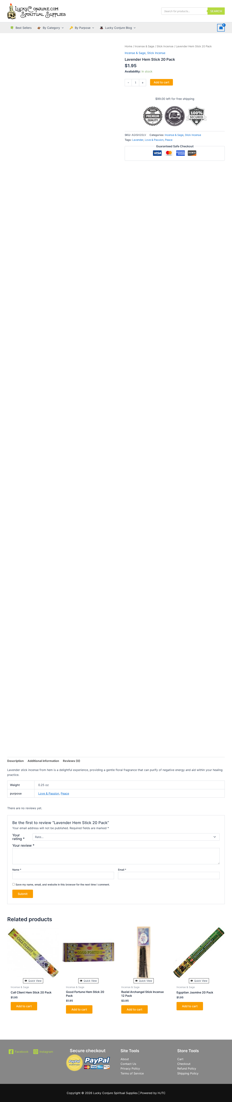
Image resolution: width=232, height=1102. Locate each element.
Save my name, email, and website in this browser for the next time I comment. (63, 884)
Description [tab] (15, 761)
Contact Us (128, 1064)
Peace (168, 139)
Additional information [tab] (43, 761)
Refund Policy (186, 1068)
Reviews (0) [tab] (71, 761)
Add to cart (161, 82)
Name (16, 869)
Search (216, 11)
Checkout (183, 1064)
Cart (180, 1059)
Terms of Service (132, 1073)
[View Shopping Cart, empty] (221, 27)
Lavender (137, 139)
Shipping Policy (187, 1073)
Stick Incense (165, 46)
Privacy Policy (130, 1068)
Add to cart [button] (24, 1006)
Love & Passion (154, 139)
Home (128, 46)
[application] (62, 27)
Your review (23, 845)
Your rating (18, 837)
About (125, 1059)
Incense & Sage (144, 46)
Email (122, 869)
